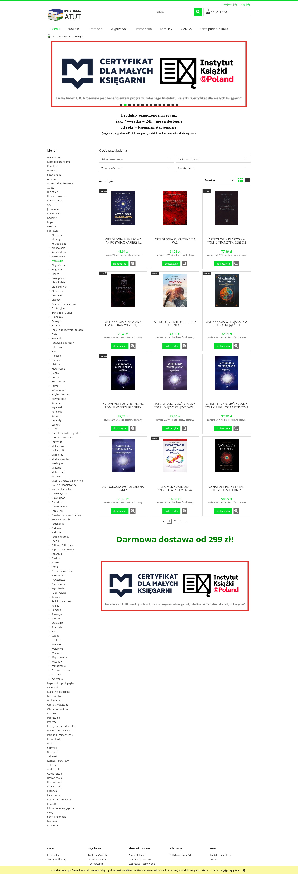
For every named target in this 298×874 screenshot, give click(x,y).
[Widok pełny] (247, 180)
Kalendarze (53, 213)
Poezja (55, 541)
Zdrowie (56, 674)
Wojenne (57, 653)
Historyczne (58, 368)
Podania (56, 528)
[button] (133, 263)
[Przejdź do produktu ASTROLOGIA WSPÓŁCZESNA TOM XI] (123, 460)
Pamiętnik (57, 510)
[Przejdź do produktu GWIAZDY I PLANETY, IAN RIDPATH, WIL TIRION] (226, 460)
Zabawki (52, 756)
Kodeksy (52, 217)
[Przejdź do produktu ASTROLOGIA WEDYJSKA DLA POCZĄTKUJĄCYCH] (226, 295)
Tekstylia (52, 765)
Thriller (56, 640)
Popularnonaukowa (63, 549)
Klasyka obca (59, 398)
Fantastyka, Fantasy (63, 342)
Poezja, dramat (60, 536)
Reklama (56, 597)
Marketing (57, 454)
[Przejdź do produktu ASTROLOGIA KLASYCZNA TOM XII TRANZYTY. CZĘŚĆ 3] (123, 295)
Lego (50, 222)
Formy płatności (137, 855)
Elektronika (53, 795)
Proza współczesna (62, 571)
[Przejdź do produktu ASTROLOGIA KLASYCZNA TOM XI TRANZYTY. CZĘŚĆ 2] (226, 213)
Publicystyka (59, 592)
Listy (54, 429)
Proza (55, 566)
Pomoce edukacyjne (58, 730)
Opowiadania (59, 506)
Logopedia (53, 687)
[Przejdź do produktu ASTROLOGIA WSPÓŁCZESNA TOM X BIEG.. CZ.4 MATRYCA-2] (226, 378)
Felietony (57, 347)
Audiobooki (53, 769)
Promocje (52, 825)
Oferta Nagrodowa (58, 709)
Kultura (56, 416)
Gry (49, 204)
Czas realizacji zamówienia (142, 863)
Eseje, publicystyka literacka (68, 329)
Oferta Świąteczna (57, 704)
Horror (55, 377)
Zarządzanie (59, 666)
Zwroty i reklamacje (57, 859)
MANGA (51, 170)
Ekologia (56, 321)
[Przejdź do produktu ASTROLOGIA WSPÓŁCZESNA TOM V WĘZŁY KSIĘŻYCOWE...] (175, 378)
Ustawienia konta (97, 859)
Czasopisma (58, 278)
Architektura (59, 252)
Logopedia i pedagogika (60, 683)
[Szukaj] (198, 12)
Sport (55, 631)
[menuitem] (55, 29)
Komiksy (52, 166)
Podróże (56, 532)
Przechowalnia (95, 863)
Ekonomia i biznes (62, 312)
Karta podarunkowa (58, 161)
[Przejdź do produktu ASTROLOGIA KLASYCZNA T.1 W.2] (175, 213)
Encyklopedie (54, 200)
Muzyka (56, 476)
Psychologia (58, 584)
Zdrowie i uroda (61, 670)
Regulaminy (53, 855)
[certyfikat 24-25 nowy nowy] (175, 586)
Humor (55, 385)
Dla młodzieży (60, 282)
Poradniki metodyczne (60, 734)
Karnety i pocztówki (58, 760)
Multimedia (54, 700)
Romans (56, 610)
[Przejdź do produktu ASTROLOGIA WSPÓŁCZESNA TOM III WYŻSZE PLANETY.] (123, 378)
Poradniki (57, 553)
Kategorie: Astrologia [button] (112, 158)
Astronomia (58, 256)
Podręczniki (54, 717)
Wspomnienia (59, 657)
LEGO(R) (51, 803)
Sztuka (55, 635)
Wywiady (57, 661)
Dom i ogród (54, 786)
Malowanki (58, 450)
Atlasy (50, 187)
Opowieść (57, 502)
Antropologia (59, 243)
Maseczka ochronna (58, 691)
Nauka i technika (61, 489)
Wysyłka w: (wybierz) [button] (111, 167)
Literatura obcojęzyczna (61, 808)
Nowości (52, 821)
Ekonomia (57, 317)
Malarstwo (58, 446)
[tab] (121, 105)
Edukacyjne (58, 308)
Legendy (56, 420)
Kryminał (57, 407)
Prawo (55, 562)
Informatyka (58, 390)
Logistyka (57, 441)
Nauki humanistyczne (64, 485)
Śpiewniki (57, 627)
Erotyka (56, 325)
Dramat (56, 299)
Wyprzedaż (53, 157)
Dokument (57, 295)
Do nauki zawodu (57, 196)
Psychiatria (58, 588)
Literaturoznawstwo (63, 437)
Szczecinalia (54, 174)
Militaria (56, 467)
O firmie (214, 859)
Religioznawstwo (61, 601)
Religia (55, 605)
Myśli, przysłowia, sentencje (67, 480)
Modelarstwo (54, 696)
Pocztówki (52, 713)
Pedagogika (58, 523)
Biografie (57, 269)
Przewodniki (59, 575)
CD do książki (54, 773)
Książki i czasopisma (59, 799)
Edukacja (52, 790)
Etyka (55, 334)
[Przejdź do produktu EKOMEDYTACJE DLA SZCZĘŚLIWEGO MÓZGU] (175, 460)
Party (50, 812)
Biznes (55, 273)
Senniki (56, 618)
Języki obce (53, 209)
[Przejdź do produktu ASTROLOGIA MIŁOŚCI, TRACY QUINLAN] (175, 295)
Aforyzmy (57, 235)
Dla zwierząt (54, 782)
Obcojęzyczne (59, 493)
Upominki (52, 752)
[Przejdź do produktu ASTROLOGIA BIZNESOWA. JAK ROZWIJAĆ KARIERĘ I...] (123, 213)
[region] (149, 74)
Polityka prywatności (180, 855)
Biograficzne (59, 265)
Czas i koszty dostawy (140, 859)
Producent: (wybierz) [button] (188, 158)
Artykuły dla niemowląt (60, 183)
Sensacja (57, 614)
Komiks (56, 403)
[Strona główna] (64, 14)
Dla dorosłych (59, 286)
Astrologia (57, 260)
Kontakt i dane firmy (220, 855)
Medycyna (57, 463)
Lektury (51, 226)
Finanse (56, 360)
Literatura (53, 230)
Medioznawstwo (61, 459)
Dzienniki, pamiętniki (64, 304)
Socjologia (57, 622)
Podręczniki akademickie (61, 726)
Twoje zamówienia (97, 855)
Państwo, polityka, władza (66, 515)
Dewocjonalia (55, 778)
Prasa (50, 743)
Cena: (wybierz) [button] (185, 167)
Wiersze (56, 644)
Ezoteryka (57, 338)
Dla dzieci (52, 192)
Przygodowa (58, 579)
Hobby (55, 373)
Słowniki (52, 747)
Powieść (56, 558)
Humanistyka (59, 381)
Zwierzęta (57, 678)
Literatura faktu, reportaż (66, 433)
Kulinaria (57, 411)
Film (54, 351)
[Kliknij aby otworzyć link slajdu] (192, 74)
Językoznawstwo (61, 394)
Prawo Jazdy (54, 739)
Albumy (51, 179)
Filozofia (56, 355)
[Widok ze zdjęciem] (240, 180)
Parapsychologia (61, 519)
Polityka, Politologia (62, 545)
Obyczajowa (58, 497)
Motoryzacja (59, 472)
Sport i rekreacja (56, 816)
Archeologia (58, 248)
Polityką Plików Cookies (129, 870)
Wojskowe (57, 648)
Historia (56, 364)
